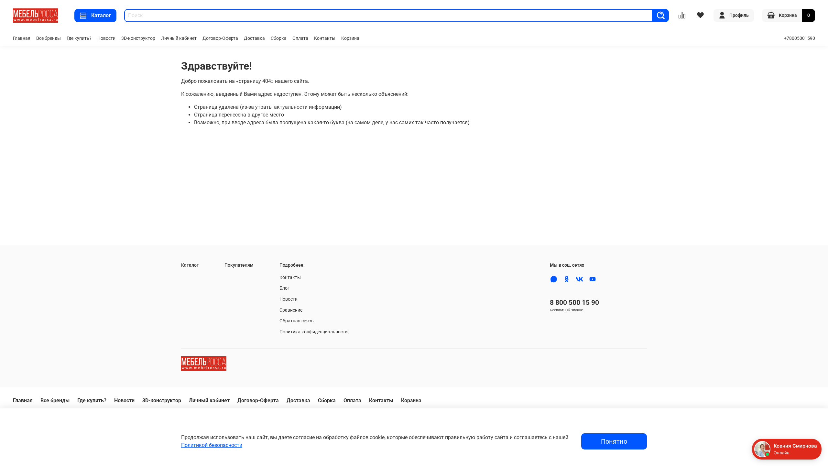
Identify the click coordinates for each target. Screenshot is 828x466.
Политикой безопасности (211, 445)
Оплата (300, 38)
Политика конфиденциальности (313, 332)
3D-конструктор (138, 38)
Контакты (324, 38)
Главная (21, 38)
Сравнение (290, 310)
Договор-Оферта (220, 38)
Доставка (254, 38)
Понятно (614, 441)
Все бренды (48, 38)
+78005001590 (799, 38)
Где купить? (79, 38)
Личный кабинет (179, 38)
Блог (284, 288)
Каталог (101, 15)
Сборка (279, 38)
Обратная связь (296, 321)
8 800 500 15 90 (574, 302)
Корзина (350, 38)
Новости (106, 38)
